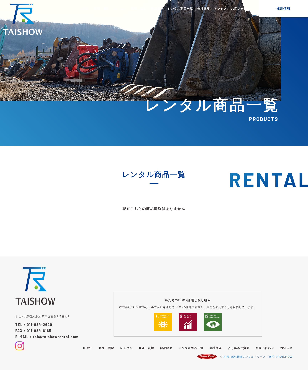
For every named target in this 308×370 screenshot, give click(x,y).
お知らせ (286, 347)
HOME (84, 8)
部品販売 (157, 8)
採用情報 (283, 8)
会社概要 (203, 8)
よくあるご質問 (239, 347)
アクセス (220, 8)
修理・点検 (139, 8)
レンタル (120, 8)
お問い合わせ (240, 8)
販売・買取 (102, 8)
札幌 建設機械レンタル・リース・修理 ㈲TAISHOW (258, 356)
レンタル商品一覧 (180, 8)
